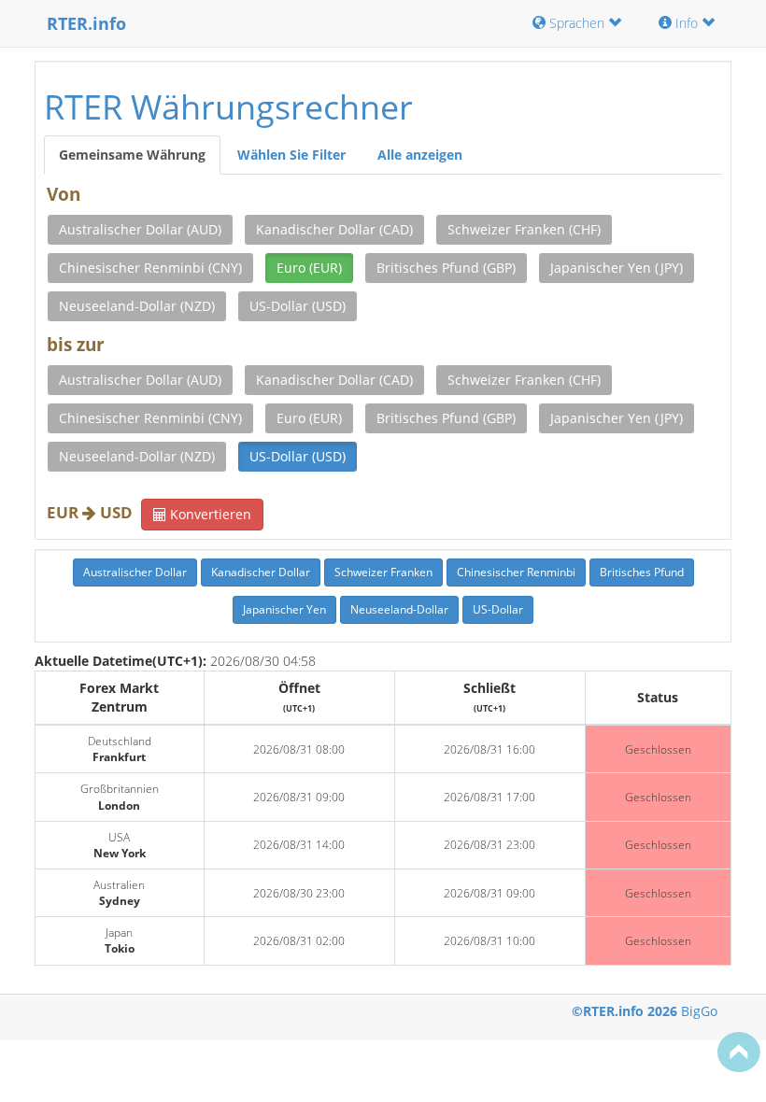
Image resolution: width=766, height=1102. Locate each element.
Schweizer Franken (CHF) (524, 229)
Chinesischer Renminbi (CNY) (150, 267)
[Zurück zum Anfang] (738, 1051)
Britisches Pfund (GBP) (446, 267)
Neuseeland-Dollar (399, 609)
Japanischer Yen (284, 609)
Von (63, 194)
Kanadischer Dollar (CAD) (334, 229)
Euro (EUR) (309, 267)
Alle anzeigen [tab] (419, 154)
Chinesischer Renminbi (516, 572)
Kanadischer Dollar (260, 572)
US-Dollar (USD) (297, 306)
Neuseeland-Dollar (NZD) (137, 306)
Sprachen (577, 23)
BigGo (699, 1011)
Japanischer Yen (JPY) (616, 267)
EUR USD (90, 512)
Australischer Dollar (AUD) (140, 229)
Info (687, 23)
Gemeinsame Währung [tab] (132, 154)
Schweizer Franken (383, 572)
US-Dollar (498, 609)
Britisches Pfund (642, 572)
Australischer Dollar (135, 572)
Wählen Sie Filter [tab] (291, 154)
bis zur (76, 344)
